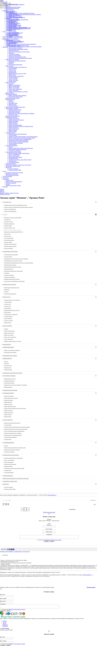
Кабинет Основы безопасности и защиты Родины (21, 126)
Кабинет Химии (13, 131)
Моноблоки (11, 62)
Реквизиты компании (11, 43)
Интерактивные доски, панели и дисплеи (13, 260)
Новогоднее (9, 30)
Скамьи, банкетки (13, 78)
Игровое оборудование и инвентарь (17, 149)
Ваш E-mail (49, 531)
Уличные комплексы (11, 26)
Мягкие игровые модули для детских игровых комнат (22, 137)
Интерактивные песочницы (15, 47)
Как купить (5, 38)
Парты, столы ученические (15, 89)
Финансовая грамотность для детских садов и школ (18, 27)
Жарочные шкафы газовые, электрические (19, 153)
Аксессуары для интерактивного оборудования (20, 58)
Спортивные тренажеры (15, 150)
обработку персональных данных (53, 540)
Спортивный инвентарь (12, 23)
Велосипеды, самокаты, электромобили (12, 217)
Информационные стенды (15, 109)
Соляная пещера (13, 144)
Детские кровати (13, 68)
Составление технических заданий (14, 32)
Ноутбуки (11, 63)
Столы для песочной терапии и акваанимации (20, 139)
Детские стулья (12, 71)
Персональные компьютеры (15, 64)
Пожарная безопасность (14, 110)
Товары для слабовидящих (10, 209)
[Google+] (10, 549)
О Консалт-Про (9, 40)
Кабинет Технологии (14, 128)
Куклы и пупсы (7, 236)
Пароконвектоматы (13, 158)
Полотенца (11, 101)
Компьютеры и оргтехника (12, 8)
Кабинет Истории (13, 122)
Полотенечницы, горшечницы (16, 76)
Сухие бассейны (13, 135)
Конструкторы (7, 234)
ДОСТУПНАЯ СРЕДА (11, 4)
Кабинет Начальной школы (15, 125)
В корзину (72, 509)
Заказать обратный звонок (6, 629)
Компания (5, 624)
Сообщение (49, 534)
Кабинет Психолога (13, 127)
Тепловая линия (12, 161)
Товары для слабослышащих (10, 211)
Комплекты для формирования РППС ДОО (13, 231)
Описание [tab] (5, 555)
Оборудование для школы (12, 18)
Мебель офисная (10, 12)
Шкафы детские (12, 81)
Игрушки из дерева (8, 221)
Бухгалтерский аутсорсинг (12, 35)
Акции (4, 623)
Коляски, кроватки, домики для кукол (12, 229)
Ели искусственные (13, 168)
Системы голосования (14, 54)
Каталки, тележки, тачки (9, 227)
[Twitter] (8, 549)
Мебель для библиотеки (14, 85)
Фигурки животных (8, 248)
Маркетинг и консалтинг (12, 34)
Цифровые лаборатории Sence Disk (17, 56)
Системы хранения (13, 77)
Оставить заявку (91, 587)
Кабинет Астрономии (14, 118)
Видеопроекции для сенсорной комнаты (18, 141)
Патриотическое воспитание (13, 20)
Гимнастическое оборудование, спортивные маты (21, 148)
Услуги (4, 31)
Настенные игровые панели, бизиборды (18, 140)
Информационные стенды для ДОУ (17, 73)
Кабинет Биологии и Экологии (16, 119)
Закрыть (52, 541)
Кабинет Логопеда (13, 123)
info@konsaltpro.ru (51, 495)
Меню (2, 0)
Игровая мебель (12, 72)
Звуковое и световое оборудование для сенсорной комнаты (23, 136)
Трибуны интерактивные (15, 55)
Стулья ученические (14, 90)
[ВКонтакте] (13, 549)
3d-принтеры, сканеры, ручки (13, 29)
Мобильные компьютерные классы (17, 60)
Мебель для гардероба (14, 86)
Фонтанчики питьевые (14, 112)
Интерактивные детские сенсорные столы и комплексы (16, 258)
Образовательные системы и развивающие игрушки (15, 205)
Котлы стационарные (14, 155)
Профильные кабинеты (11, 21)
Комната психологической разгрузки (18, 134)
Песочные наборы (8, 242)
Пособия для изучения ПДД (10, 244)
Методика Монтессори (9, 240)
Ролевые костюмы (13, 105)
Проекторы (11, 53)
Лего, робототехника (8, 238)
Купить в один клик (49, 512)
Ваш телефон (49, 529)
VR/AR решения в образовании (11, 254)
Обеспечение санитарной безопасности (15, 17)
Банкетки (11, 83)
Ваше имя (49, 525)
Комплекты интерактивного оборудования (19, 51)
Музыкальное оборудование (13, 14)
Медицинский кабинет (11, 13)
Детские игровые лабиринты (16, 143)
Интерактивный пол (14, 50)
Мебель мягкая (12, 74)
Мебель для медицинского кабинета (17, 95)
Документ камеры (8, 256)
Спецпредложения (7, 36)
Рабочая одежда (12, 104)
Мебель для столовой (14, 87)
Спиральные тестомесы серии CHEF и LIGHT (20, 159)
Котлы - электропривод (14, 154)
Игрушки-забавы (8, 225)
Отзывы (8, 44)
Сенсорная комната (10, 22)
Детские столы (12, 69)
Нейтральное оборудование (15, 157)
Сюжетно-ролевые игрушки (10, 246)
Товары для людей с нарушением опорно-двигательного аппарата (18, 207)
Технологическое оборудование (13, 25)
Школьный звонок (13, 114)
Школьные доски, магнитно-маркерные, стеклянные (21, 113)
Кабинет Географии (13, 121)
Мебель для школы (10, 11)
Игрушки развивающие (9, 223)
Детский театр (7, 219)
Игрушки (8, 5)
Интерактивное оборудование (13, 7)
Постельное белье (13, 103)
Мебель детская (9, 9)
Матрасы (11, 100)
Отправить (46, 541)
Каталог (5, 3)
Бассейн (11, 146)
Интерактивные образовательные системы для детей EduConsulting (18, 262)
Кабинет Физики (13, 130)
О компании (6, 39)
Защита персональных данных (13, 45)
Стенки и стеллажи (13, 80)
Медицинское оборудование (15, 96)
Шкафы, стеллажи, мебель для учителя (18, 91)
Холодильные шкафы (14, 162)
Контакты (5, 47)
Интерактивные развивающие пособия (18, 49)
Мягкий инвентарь (10, 16)
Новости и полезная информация (14, 41)
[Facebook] (11, 549)
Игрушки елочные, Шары (15, 170)
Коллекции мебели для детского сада (18, 67)
